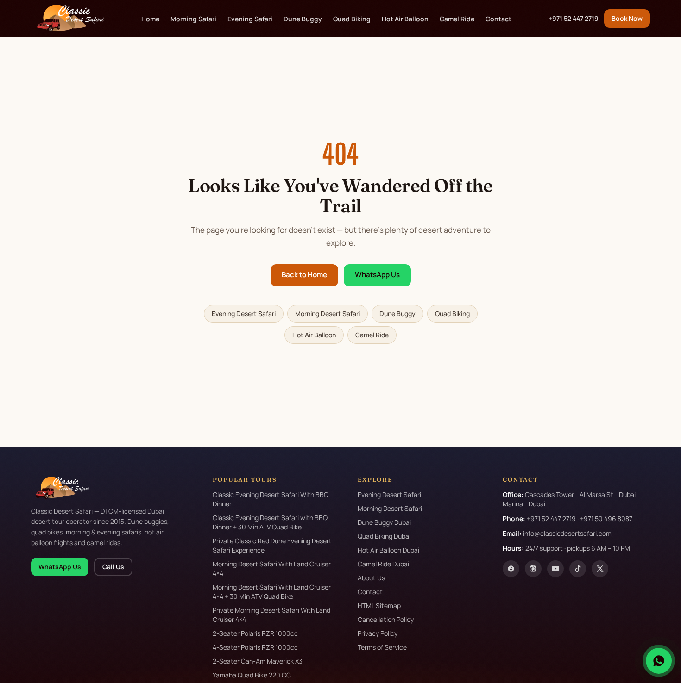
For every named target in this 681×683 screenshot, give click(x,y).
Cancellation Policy (386, 619)
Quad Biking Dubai (384, 536)
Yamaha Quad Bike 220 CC (252, 675)
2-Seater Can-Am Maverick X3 (258, 661)
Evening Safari (249, 18)
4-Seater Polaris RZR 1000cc (255, 647)
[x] (600, 568)
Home (150, 18)
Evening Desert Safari (244, 313)
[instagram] (533, 568)
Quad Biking (352, 18)
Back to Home (304, 274)
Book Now (627, 18)
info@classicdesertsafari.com (567, 533)
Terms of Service (382, 647)
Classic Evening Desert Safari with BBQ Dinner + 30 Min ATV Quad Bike (270, 522)
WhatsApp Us (377, 274)
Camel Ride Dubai (383, 563)
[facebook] (511, 568)
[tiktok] (577, 568)
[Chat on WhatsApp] (659, 661)
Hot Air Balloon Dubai (388, 550)
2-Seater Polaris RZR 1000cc (255, 633)
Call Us (113, 566)
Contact (498, 18)
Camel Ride (457, 18)
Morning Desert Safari (327, 313)
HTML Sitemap (379, 605)
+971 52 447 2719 (574, 18)
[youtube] (555, 568)
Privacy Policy (377, 633)
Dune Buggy (303, 18)
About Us (371, 577)
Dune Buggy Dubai (384, 522)
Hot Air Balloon (405, 18)
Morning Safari (193, 18)
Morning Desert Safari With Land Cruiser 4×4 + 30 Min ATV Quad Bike (272, 592)
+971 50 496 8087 (606, 518)
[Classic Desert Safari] (67, 18)
